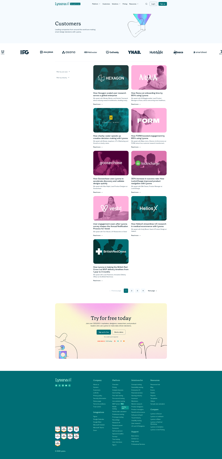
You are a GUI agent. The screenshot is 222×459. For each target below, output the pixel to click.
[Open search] (146, 4)
